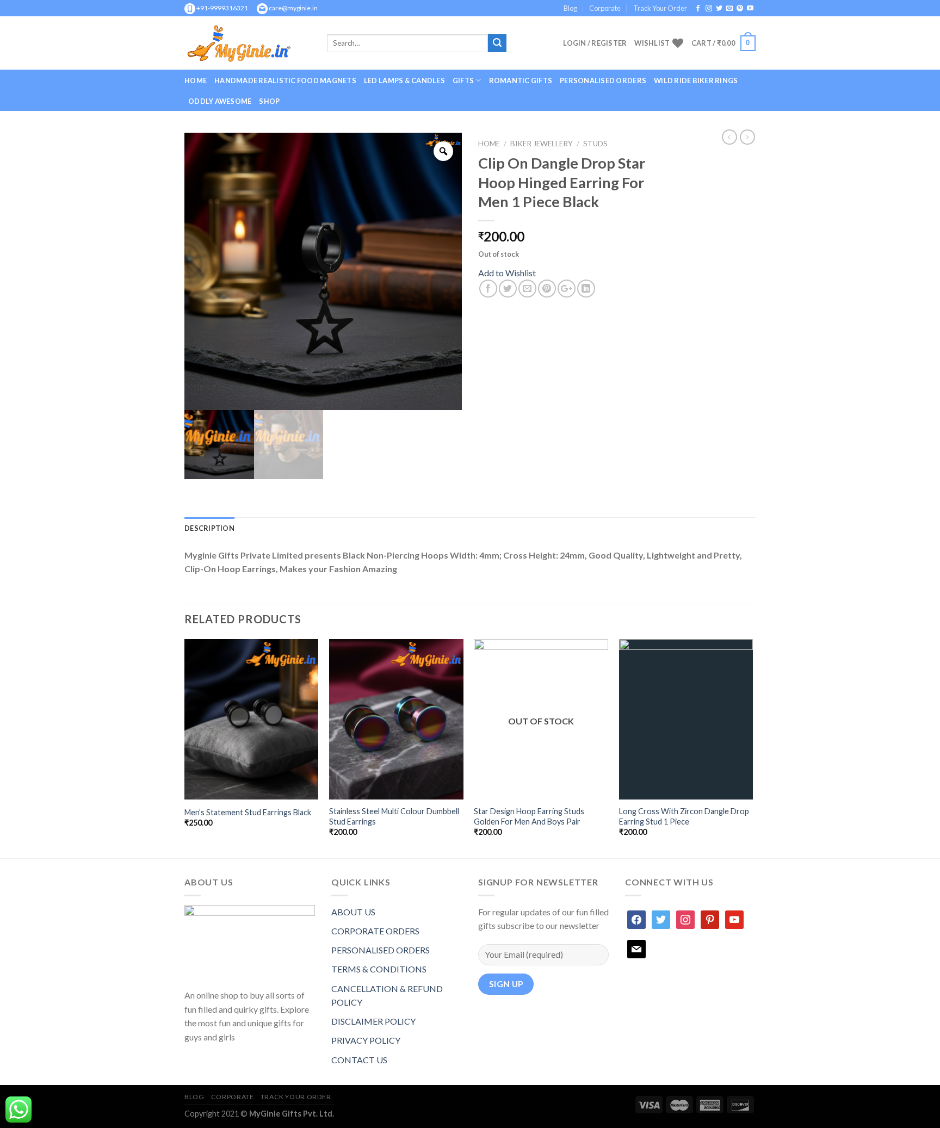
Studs (595, 143)
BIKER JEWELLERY (541, 143)
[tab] (209, 528)
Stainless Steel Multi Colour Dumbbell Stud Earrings (394, 816)
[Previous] (185, 747)
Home (195, 80)
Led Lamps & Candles (404, 80)
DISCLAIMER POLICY (373, 1021)
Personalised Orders (603, 80)
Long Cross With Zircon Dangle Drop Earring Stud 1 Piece (684, 816)
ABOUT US (353, 912)
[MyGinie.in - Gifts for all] (247, 43)
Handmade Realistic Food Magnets (285, 80)
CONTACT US (359, 1060)
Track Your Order (660, 8)
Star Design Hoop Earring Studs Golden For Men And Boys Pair (529, 816)
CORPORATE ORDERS (375, 931)
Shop (269, 101)
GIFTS (463, 80)
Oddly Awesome (219, 101)
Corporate (605, 8)
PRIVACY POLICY (365, 1040)
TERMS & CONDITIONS (378, 969)
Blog (570, 8)
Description (209, 528)
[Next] (752, 747)
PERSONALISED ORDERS (380, 950)
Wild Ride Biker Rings (696, 80)
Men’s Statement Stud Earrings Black (247, 812)
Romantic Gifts (521, 80)
